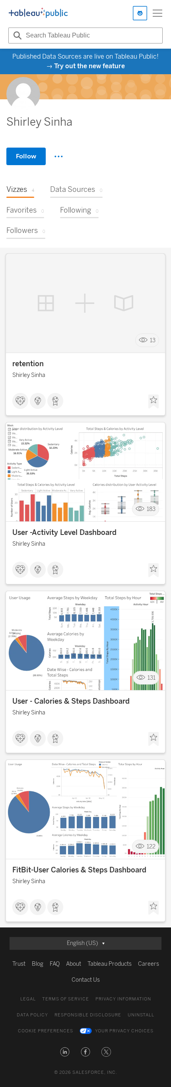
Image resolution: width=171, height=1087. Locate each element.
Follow (26, 156)
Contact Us (86, 980)
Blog (37, 964)
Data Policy (32, 1015)
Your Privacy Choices (124, 1031)
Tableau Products (109, 964)
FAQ (55, 964)
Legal (28, 999)
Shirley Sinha (28, 375)
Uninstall (141, 1015)
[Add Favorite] (153, 402)
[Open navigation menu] (157, 13)
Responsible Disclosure (87, 1015)
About (73, 964)
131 (151, 678)
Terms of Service (65, 999)
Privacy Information (123, 999)
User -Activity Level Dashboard (64, 532)
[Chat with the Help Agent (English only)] (140, 13)
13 (152, 340)
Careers (148, 964)
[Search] (16, 35)
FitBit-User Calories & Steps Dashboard (79, 870)
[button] (64, 1052)
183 (151, 509)
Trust (18, 964)
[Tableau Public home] (38, 13)
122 (151, 846)
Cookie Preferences (45, 1031)
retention (28, 363)
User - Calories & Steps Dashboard (71, 701)
